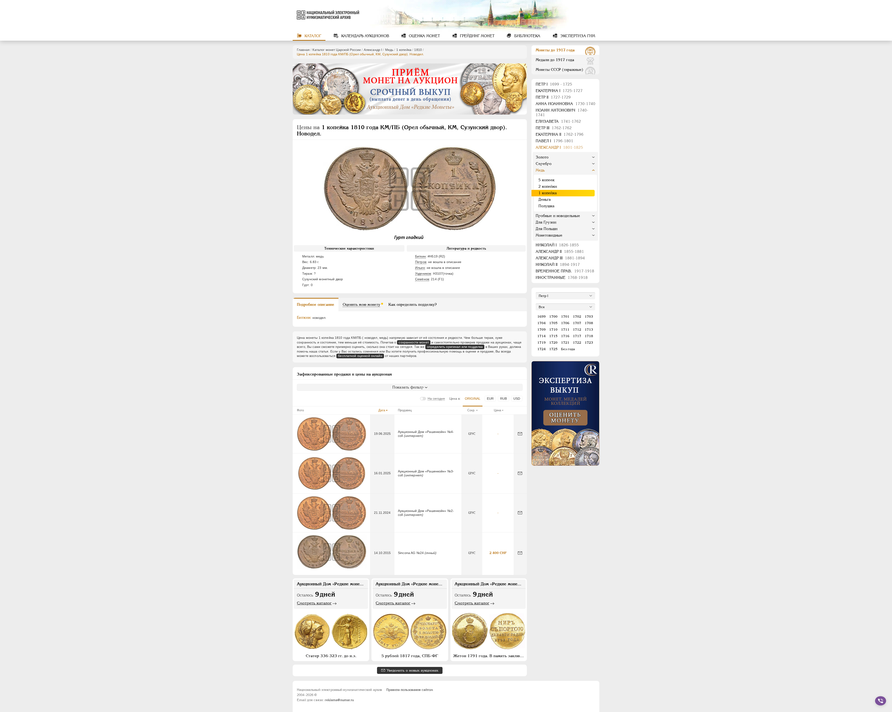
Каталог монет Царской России (336, 50)
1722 (577, 342)
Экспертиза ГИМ (577, 36)
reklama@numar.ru (339, 700)
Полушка (546, 206)
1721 (565, 342)
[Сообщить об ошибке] (520, 433)
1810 (418, 50)
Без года (568, 349)
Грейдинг (477, 36)
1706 (565, 323)
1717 (577, 336)
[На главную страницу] (327, 15)
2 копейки (547, 186)
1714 (541, 336)
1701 (565, 316)
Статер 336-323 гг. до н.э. (331, 655)
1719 (541, 342)
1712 (577, 329)
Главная (303, 50)
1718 (589, 336)
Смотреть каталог (314, 603)
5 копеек (546, 180)
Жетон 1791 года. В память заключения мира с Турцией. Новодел (489, 655)
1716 (565, 336)
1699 (541, 316)
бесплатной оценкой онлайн (360, 356)
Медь (389, 50)
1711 (565, 329)
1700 (553, 316)
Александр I (373, 50)
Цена (497, 410)
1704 (541, 323)
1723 (589, 342)
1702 (577, 316)
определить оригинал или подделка (455, 347)
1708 (589, 323)
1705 (553, 323)
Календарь (364, 36)
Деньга (544, 199)
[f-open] (880, 700)
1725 (553, 349)
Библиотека (526, 36)
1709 (541, 329)
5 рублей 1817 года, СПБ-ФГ (409, 655)
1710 (553, 329)
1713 (589, 329)
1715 (553, 336)
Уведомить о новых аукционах (412, 670)
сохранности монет (414, 342)
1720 (553, 342)
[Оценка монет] (565, 413)
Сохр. (471, 410)
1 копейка (403, 50)
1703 (589, 316)
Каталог (312, 36)
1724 (541, 349)
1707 (577, 323)
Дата (381, 410)
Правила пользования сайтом (409, 690)
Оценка (424, 36)
